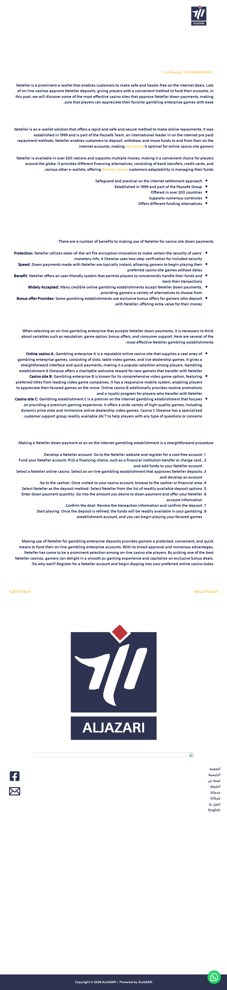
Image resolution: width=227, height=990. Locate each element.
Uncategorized (198, 71)
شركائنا (60, 11)
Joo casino (135, 145)
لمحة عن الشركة (118, 11)
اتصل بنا (34, 11)
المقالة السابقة (208, 590)
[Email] (14, 791)
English (166, 20)
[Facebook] (14, 776)
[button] (214, 977)
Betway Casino (115, 169)
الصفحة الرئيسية (159, 11)
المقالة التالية (17, 590)
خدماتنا (85, 11)
